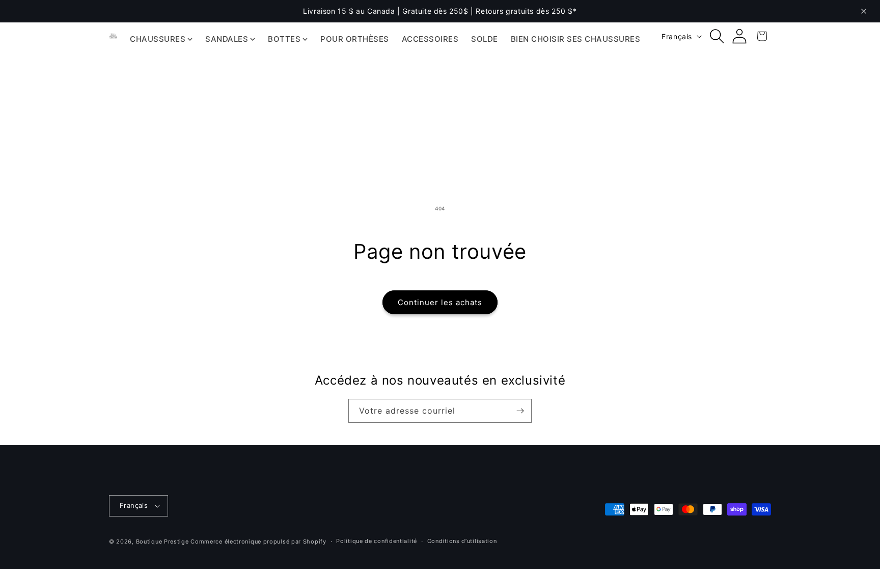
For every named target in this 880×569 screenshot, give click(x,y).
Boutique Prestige (162, 541)
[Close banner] (864, 11)
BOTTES (284, 39)
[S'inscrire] (520, 411)
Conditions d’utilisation (462, 541)
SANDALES (226, 39)
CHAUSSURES (157, 39)
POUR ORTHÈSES (354, 39)
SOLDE (484, 39)
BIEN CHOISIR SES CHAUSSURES (576, 39)
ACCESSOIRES (430, 39)
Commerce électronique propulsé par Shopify (258, 541)
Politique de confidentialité (376, 541)
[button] (717, 36)
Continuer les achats (440, 302)
